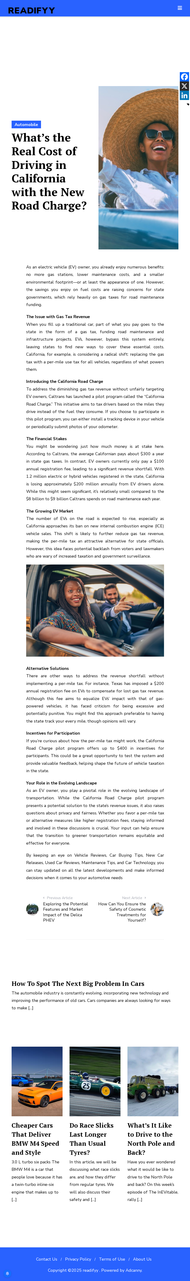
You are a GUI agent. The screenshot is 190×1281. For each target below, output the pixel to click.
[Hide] (188, 104)
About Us (142, 1259)
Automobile (26, 124)
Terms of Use (112, 1259)
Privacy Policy (78, 1259)
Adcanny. (134, 1270)
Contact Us (46, 1259)
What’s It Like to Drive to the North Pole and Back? (151, 1139)
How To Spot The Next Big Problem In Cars (78, 983)
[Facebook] (184, 76)
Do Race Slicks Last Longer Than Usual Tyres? (92, 1139)
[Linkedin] (184, 95)
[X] (184, 86)
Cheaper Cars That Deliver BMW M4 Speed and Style (35, 1139)
